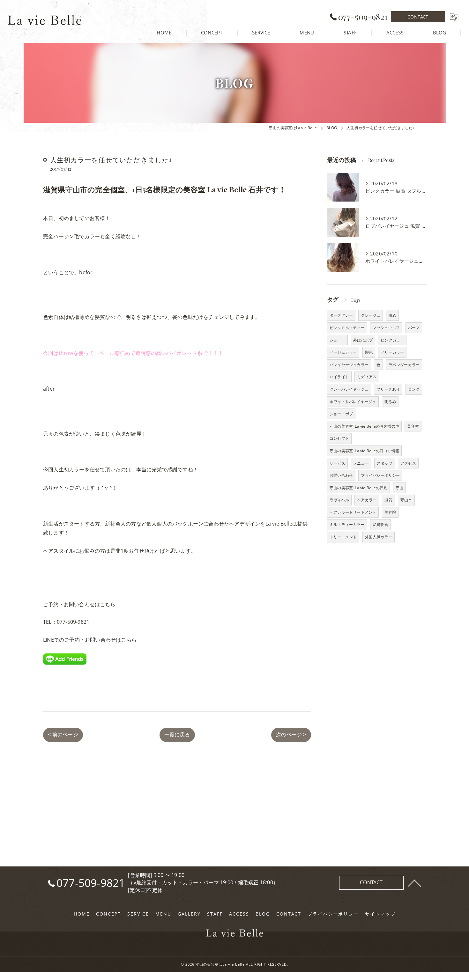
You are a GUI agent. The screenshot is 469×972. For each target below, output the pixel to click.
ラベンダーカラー (404, 364)
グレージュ (370, 315)
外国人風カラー (378, 537)
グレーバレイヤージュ (349, 389)
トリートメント (343, 537)
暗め (392, 315)
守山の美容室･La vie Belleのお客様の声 (364, 426)
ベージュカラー (343, 352)
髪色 (369, 352)
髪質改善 (380, 524)
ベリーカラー (392, 352)
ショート (337, 340)
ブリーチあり (388, 389)
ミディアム (366, 376)
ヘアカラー (366, 500)
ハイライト (339, 376)
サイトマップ (380, 914)
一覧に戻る (177, 734)
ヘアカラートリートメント (353, 512)
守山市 (406, 500)
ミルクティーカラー (347, 524)
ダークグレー (341, 315)
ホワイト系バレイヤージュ (353, 401)
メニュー (361, 463)
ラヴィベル (339, 500)
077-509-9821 (73, 621)
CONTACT (417, 17)
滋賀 (388, 500)
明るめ (390, 401)
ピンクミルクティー (347, 327)
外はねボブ (363, 340)
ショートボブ (341, 413)
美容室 (413, 426)
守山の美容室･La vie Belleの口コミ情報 (364, 450)
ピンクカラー (392, 340)
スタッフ (384, 463)
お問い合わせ (341, 475)
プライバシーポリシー (380, 475)
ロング (414, 389)
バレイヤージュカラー (349, 364)
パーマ (414, 327)
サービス (337, 463)
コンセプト (339, 438)
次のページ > (291, 734)
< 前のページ (63, 734)
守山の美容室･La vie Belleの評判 (358, 487)
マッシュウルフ (386, 327)
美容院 (390, 512)
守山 (399, 487)
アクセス (408, 463)
